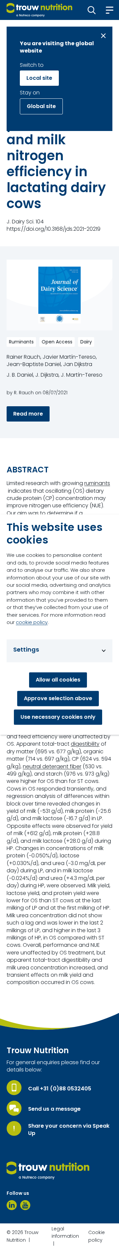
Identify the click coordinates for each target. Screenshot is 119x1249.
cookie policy (32, 622)
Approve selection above (58, 698)
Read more (28, 414)
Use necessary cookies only (58, 717)
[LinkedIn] (12, 1205)
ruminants (97, 483)
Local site (39, 78)
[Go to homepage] (39, 10)
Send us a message (54, 1109)
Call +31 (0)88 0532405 (59, 1088)
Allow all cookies (58, 680)
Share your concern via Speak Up (68, 1129)
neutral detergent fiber (52, 766)
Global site (41, 106)
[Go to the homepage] (48, 1171)
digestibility (85, 744)
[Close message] (103, 36)
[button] (92, 10)
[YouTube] (25, 1205)
